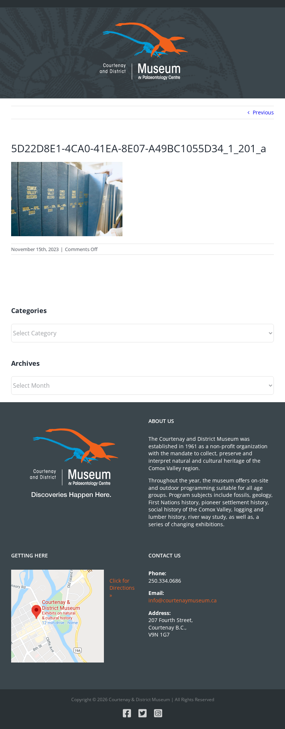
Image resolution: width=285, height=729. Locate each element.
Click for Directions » (122, 588)
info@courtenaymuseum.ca (182, 600)
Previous (263, 112)
